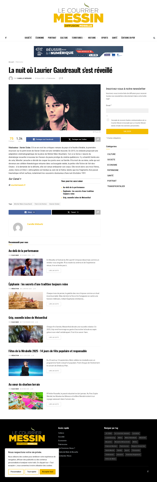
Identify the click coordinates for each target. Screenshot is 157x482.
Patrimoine (19, 62)
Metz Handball (130, 438)
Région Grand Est (138, 446)
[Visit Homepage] (78, 15)
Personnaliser (16, 471)
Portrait (52, 37)
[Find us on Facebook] (5, 37)
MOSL (135, 442)
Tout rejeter (31, 471)
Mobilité (142, 438)
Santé (114, 37)
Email (108, 105)
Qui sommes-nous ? (66, 448)
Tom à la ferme (41, 204)
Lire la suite (55, 270)
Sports (104, 37)
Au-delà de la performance (74, 187)
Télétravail (109, 455)
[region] (32, 462)
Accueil (11, 62)
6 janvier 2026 (26, 289)
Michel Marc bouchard (23, 204)
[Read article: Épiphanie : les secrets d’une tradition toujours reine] (26, 300)
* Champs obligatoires (113, 138)
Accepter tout (47, 471)
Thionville (136, 450)
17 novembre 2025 (27, 322)
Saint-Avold (109, 450)
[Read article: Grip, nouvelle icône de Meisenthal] (26, 334)
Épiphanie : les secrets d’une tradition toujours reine (78, 192)
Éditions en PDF (128, 37)
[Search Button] (154, 37)
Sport (127, 450)
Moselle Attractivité (122, 442)
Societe (111, 159)
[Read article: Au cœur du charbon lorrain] (26, 400)
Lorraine (136, 433)
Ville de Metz (110, 459)
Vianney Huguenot (133, 455)
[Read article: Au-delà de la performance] (26, 267)
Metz (120, 438)
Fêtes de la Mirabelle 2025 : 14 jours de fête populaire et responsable (48, 351)
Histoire (92, 37)
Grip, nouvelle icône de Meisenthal (77, 197)
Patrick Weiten (111, 446)
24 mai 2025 (25, 389)
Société (28, 37)
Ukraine (120, 455)
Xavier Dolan (54, 204)
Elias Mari (15, 255)
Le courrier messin (122, 433)
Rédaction (15, 289)
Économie (40, 37)
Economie (112, 164)
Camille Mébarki (24, 78)
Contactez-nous (64, 456)
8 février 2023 (40, 78)
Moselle (108, 442)
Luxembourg (110, 438)
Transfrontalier (116, 186)
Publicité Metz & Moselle (68, 452)
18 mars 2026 (26, 255)
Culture (64, 37)
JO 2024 (108, 433)
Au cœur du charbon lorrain (24, 384)
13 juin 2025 (25, 355)
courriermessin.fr (18, 185)
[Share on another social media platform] (98, 139)
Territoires (77, 37)
